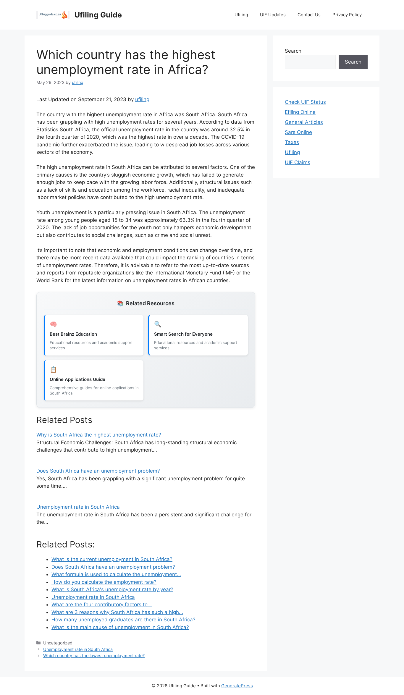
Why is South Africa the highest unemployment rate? (98, 435)
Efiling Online (300, 112)
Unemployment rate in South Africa (78, 507)
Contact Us (309, 14)
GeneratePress (237, 685)
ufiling (142, 99)
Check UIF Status (305, 102)
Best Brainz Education (73, 334)
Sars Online (298, 132)
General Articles (304, 122)
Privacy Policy (347, 14)
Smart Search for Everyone (183, 334)
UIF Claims (297, 162)
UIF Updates (273, 14)
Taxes (292, 142)
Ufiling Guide (98, 14)
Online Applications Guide (77, 379)
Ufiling (241, 14)
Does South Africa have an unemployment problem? (98, 471)
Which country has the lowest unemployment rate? (94, 655)
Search (293, 51)
